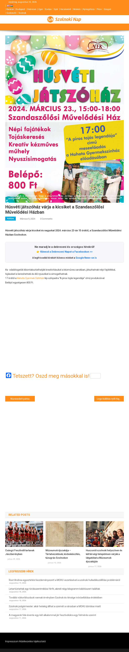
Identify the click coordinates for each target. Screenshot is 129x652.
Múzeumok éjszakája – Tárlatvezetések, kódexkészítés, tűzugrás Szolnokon (63, 554)
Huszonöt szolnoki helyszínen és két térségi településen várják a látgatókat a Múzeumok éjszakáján (104, 556)
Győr (56, 9)
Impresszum (12, 641)
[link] (30, 278)
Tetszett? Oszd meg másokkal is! (51, 376)
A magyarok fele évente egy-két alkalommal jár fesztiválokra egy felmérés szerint (52, 615)
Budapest (20, 9)
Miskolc (77, 9)
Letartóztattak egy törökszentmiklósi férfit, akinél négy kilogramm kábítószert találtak (54, 588)
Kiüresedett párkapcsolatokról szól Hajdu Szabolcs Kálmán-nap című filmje (23, 398)
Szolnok (22, 13)
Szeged (107, 9)
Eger (41, 9)
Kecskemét (65, 9)
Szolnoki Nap (68, 19)
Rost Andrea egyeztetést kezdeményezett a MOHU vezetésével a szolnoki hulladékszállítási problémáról (64, 580)
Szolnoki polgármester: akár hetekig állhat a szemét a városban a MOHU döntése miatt (55, 606)
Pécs (99, 9)
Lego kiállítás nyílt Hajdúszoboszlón (110, 398)
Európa (48, 9)
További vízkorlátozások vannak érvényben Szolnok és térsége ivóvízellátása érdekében (55, 597)
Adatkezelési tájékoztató (32, 641)
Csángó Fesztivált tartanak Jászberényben (19, 552)
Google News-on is (86, 257)
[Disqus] (64, 451)
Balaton (10, 9)
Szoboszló (11, 13)
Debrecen (31, 9)
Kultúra (10, 218)
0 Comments (46, 219)
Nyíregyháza (89, 9)
